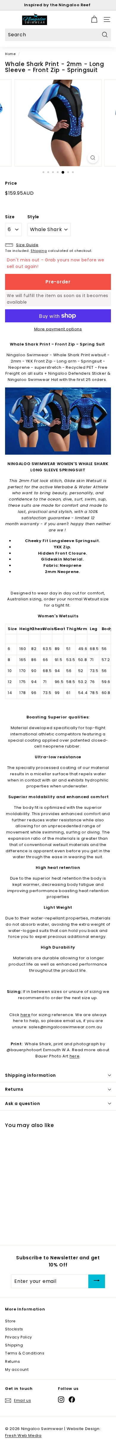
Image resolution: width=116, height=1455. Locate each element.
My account (17, 1369)
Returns (14, 1089)
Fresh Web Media (23, 1435)
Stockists (14, 1329)
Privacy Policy (18, 1337)
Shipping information (30, 1075)
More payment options (58, 329)
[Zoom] (92, 157)
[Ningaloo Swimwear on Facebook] (72, 1399)
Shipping (39, 250)
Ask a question (22, 1103)
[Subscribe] (96, 1281)
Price (11, 183)
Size (10, 217)
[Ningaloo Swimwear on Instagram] (61, 1399)
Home (10, 53)
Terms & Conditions (25, 1353)
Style (33, 217)
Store (10, 1321)
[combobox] (58, 35)
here (26, 1015)
